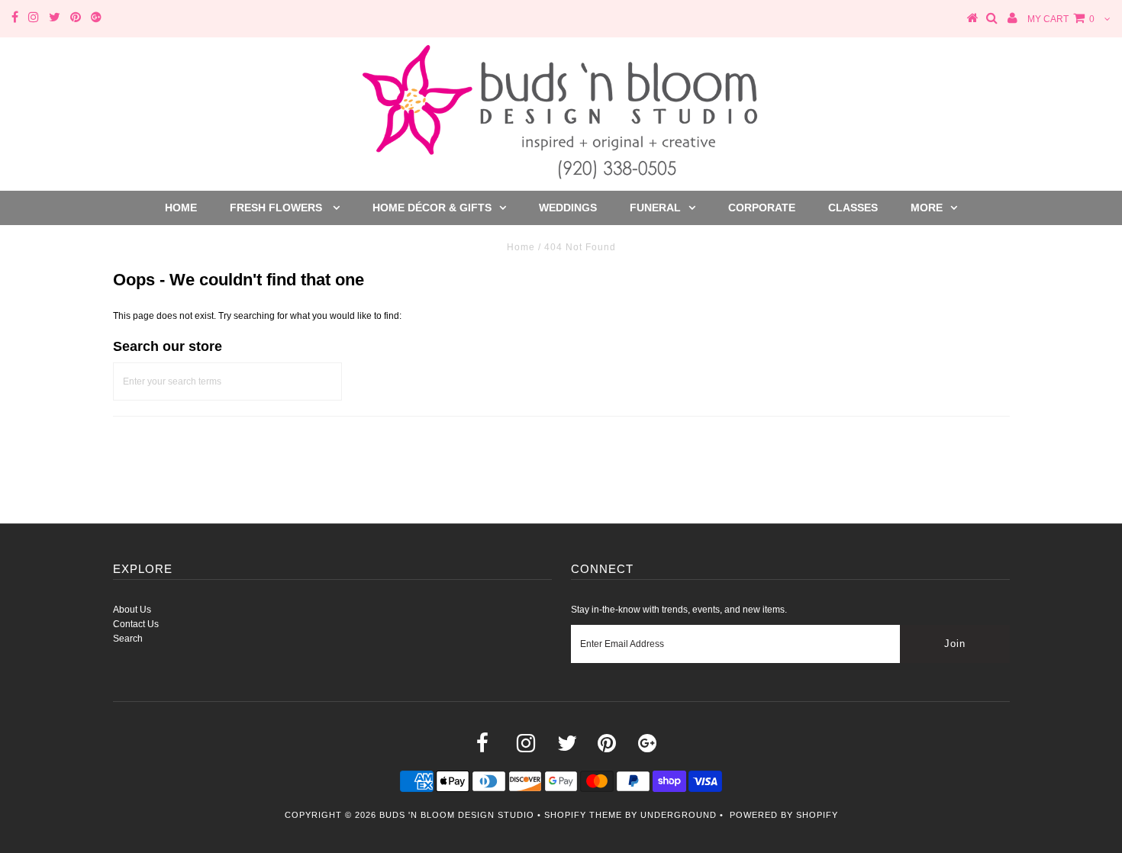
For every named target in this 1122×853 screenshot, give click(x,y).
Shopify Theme (583, 814)
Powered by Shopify (784, 814)
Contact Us (136, 624)
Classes (853, 207)
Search (128, 638)
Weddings (568, 207)
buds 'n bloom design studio (456, 814)
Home (181, 207)
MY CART (1061, 19)
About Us (132, 609)
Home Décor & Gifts (432, 207)
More (927, 207)
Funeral (655, 207)
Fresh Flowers (277, 207)
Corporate (761, 207)
